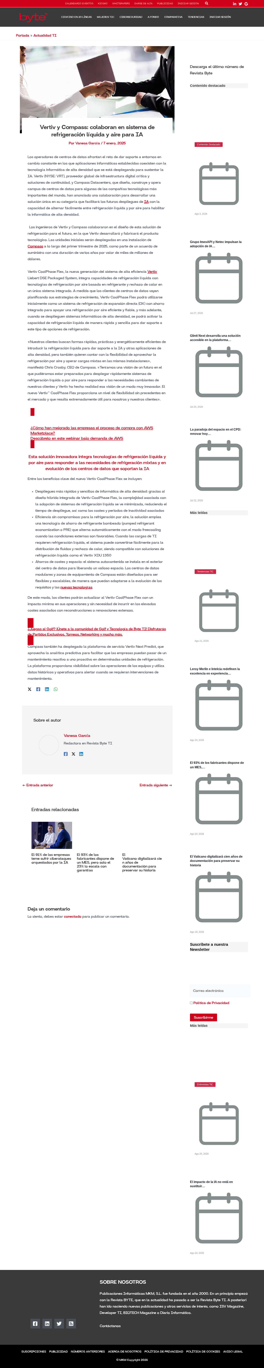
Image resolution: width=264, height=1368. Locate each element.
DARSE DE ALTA (144, 4)
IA (146, 202)
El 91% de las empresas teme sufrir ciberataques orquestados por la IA (51, 858)
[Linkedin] (47, 689)
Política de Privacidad (211, 1003)
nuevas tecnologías (76, 587)
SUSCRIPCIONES (33, 1351)
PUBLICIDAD (165, 4)
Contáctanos (110, 1326)
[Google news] (246, 4)
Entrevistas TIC (205, 1084)
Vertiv (152, 272)
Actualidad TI (44, 35)
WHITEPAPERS (121, 4)
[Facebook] (38, 689)
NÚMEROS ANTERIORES (88, 1351)
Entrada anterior (37, 785)
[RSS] (71, 1323)
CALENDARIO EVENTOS (79, 4)
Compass (35, 246)
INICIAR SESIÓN (188, 4)
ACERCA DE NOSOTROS (124, 1351)
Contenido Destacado (208, 144)
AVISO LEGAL (233, 1351)
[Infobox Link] (219, 69)
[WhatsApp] (56, 689)
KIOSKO (103, 4)
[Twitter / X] (30, 689)
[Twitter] (240, 4)
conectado (72, 916)
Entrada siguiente (156, 785)
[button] (207, 4)
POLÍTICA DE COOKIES (203, 1351)
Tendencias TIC (205, 571)
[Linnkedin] (234, 4)
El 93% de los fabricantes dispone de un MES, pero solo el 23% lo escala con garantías (95, 862)
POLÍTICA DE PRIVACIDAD (164, 1351)
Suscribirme (203, 1017)
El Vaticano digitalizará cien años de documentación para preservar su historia (216, 861)
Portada (22, 35)
